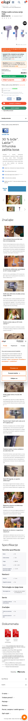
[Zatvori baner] (25, 341)
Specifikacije (5, 679)
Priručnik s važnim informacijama (8, 641)
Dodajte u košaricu (15, 103)
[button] (6, 199)
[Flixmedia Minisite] (5, 131)
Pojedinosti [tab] (14, 345)
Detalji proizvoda (6, 118)
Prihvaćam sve (14, 368)
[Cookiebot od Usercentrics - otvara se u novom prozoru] (17, 341)
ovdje (13, 59)
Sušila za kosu (13, 6)
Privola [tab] (5, 345)
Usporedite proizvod (8, 110)
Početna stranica (5, 6)
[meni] (13, 2)
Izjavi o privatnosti (12, 359)
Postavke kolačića (13, 373)
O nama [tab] (23, 345)
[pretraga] (19, 2)
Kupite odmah (15, 108)
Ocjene (3, 684)
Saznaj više (22, 85)
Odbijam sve (14, 378)
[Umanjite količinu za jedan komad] (9, 98)
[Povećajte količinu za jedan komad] (18, 98)
